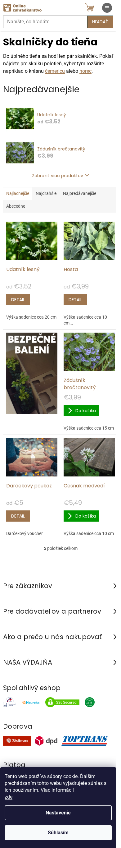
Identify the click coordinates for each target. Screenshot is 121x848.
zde (8, 797)
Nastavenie (58, 813)
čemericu (55, 71)
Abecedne (15, 206)
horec (85, 71)
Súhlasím (58, 833)
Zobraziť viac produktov (57, 176)
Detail (18, 300)
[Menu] (107, 8)
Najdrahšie (46, 193)
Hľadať (100, 22)
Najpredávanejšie (79, 193)
